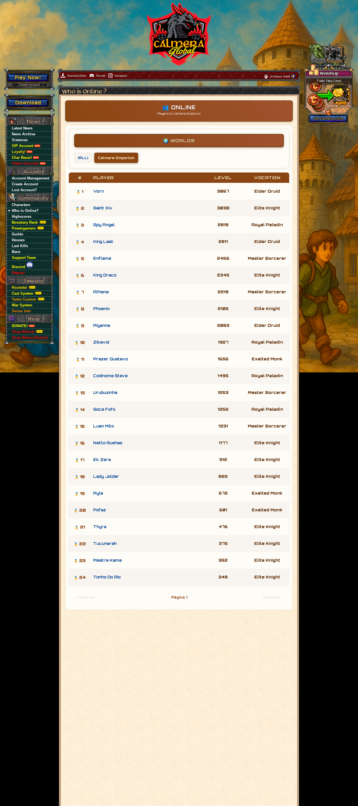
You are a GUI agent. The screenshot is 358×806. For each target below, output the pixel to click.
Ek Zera (102, 459)
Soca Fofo (104, 409)
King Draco (104, 275)
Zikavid (101, 342)
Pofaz (99, 510)
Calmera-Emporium (116, 158)
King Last (103, 241)
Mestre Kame (107, 560)
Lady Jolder (106, 476)
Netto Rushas (107, 443)
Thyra (99, 526)
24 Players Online (280, 76)
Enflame (102, 258)
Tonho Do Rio (107, 577)
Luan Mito (103, 426)
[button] (293, 77)
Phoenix (101, 308)
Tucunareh (105, 543)
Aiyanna (101, 325)
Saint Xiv (102, 208)
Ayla (98, 493)
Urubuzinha (105, 392)
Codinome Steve (110, 376)
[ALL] (83, 158)
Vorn (98, 191)
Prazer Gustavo (110, 359)
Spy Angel (104, 225)
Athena (101, 292)
